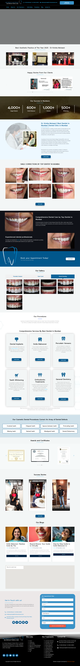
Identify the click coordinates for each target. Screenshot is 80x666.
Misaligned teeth (49, 431)
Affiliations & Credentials (34, 647)
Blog (42, 7)
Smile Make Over (49, 644)
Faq (30, 651)
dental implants (15, 348)
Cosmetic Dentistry (49, 641)
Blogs (30, 650)
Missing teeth (11, 431)
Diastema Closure (49, 651)
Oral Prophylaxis (48, 656)
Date (43, 616)
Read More (16, 556)
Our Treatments (20, 7)
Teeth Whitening (49, 647)
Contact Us (47, 7)
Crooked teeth (11, 426)
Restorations (48, 657)
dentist (18, 240)
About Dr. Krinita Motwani (35, 645)
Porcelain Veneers (49, 642)
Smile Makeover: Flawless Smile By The (15, 545)
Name (43, 597)
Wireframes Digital (71, 661)
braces (46, 389)
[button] (21, 7)
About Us (13, 7)
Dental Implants (48, 645)
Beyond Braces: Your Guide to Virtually (40, 545)
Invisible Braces (48, 648)
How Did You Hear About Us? (48, 620)
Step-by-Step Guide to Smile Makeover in (61, 545)
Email (43, 607)
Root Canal (47, 653)
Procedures (36, 7)
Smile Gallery (30, 7)
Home (7, 7)
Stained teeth (30, 431)
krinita (7, 548)
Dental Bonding (48, 650)
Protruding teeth (68, 426)
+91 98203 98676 (35, 2)
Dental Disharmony (68, 431)
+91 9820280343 (27, 2)
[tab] (17, 276)
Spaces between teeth (50, 426)
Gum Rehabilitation (49, 654)
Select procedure (45, 611)
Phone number (45, 602)
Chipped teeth (30, 426)
